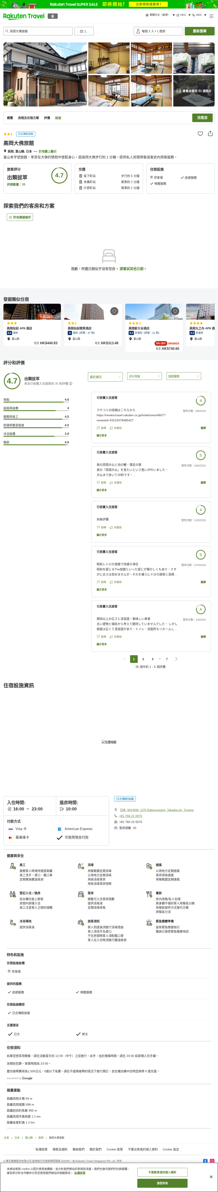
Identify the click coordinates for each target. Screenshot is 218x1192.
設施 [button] (58, 118)
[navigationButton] (124, 659)
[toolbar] (103, 31)
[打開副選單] (211, 16)
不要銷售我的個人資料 (162, 1172)
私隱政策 (79, 1172)
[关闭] (211, 1177)
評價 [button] (47, 118)
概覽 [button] (10, 118)
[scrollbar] (109, 328)
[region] (109, 1177)
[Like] (200, 134)
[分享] (210, 133)
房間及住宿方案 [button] (28, 118)
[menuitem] (161, 15)
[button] (23, 16)
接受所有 (162, 1183)
